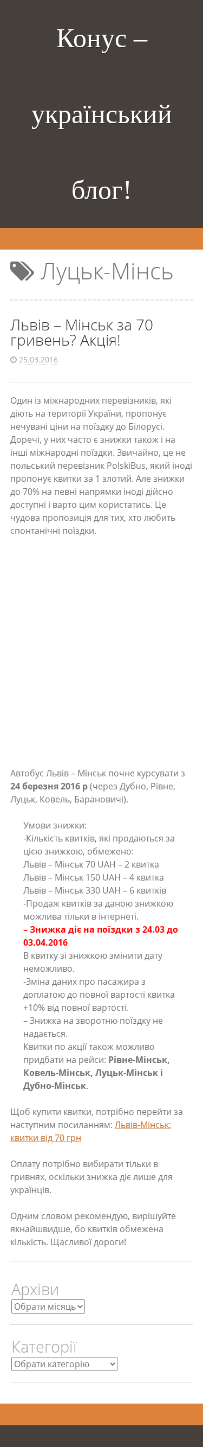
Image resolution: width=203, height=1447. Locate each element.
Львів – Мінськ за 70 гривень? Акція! (81, 332)
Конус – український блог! (101, 114)
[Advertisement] (101, 652)
